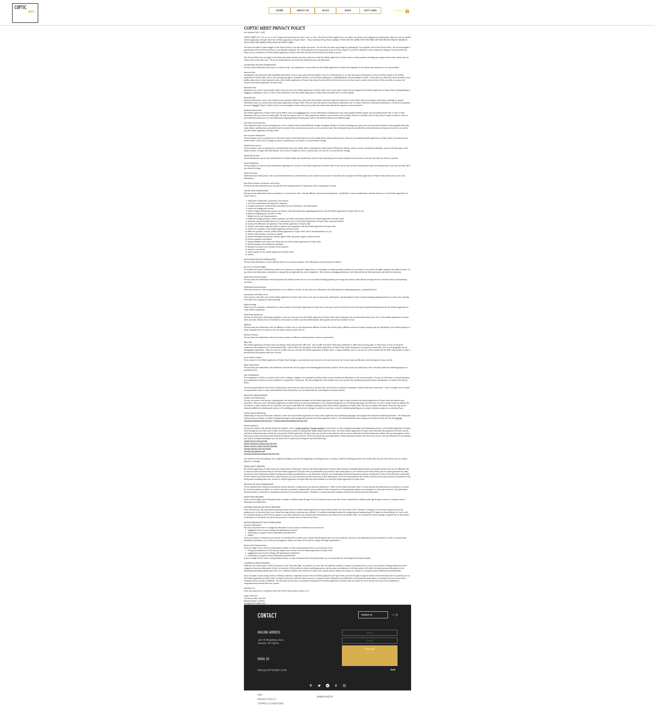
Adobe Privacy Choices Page (256, 441)
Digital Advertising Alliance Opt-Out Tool (290, 420)
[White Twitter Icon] (319, 685)
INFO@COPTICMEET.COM (254, 603)
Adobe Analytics (302, 428)
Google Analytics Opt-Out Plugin (258, 448)
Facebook (301, 112)
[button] (407, 10)
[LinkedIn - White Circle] (327, 685)
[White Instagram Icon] (344, 685)
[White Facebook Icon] (336, 685)
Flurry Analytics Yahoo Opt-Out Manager (261, 446)
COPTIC (20, 7)
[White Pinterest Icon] (311, 685)
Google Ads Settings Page (255, 451)
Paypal (255, 105)
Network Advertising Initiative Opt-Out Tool (261, 453)
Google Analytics (318, 428)
